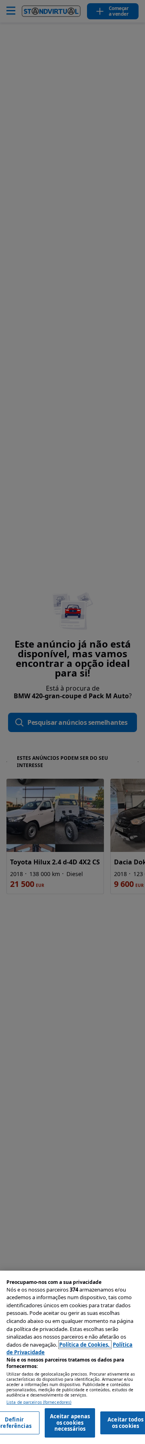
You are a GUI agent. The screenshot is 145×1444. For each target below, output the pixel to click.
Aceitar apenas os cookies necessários (70, 1422)
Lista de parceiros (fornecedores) (38, 1402)
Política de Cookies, (85, 1344)
